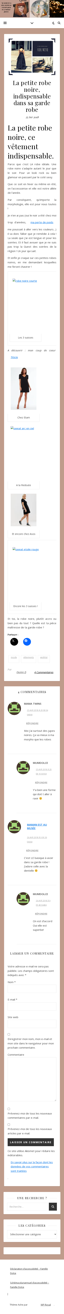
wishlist (43, 657)
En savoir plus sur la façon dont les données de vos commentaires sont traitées (32, 1166)
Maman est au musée (37, 826)
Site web (13, 1017)
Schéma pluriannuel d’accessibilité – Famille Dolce (29, 1285)
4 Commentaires (43, 672)
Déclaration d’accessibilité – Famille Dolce (29, 1271)
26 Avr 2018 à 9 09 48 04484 (43, 902)
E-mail (12, 999)
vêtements (28, 657)
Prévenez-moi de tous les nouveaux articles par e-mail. (30, 1131)
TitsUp (14, 357)
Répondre (32, 723)
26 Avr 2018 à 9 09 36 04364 (37, 839)
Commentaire (16, 1054)
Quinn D (21, 672)
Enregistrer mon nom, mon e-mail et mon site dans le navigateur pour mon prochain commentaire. (31, 1043)
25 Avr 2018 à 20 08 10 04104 (44, 771)
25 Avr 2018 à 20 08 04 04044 (37, 712)
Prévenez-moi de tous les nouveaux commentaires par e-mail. (30, 1116)
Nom (12, 982)
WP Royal (46, 1304)
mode (14, 657)
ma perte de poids (42, 222)
